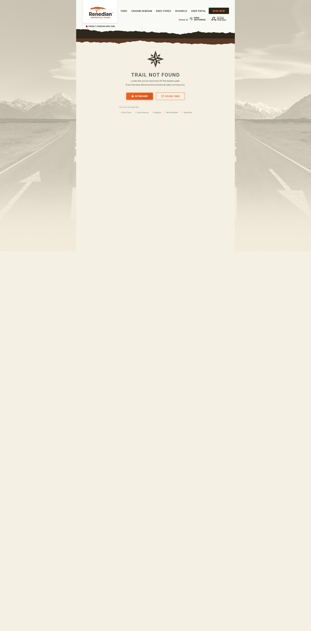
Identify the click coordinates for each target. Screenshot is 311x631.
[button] (123, 11)
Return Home (141, 96)
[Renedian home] (100, 14)
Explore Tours (172, 96)
